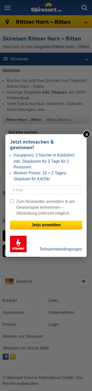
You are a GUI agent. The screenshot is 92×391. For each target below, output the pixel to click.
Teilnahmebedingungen (60, 249)
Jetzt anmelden (46, 225)
